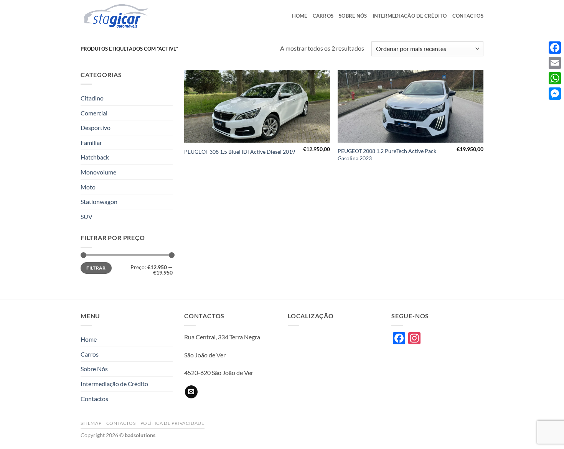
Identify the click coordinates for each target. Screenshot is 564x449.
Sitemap (91, 423)
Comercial (94, 113)
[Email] (554, 63)
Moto (88, 187)
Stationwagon (99, 201)
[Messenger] (554, 93)
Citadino (92, 98)
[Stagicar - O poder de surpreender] (119, 16)
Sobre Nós (353, 16)
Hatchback (95, 157)
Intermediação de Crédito (410, 16)
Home (299, 16)
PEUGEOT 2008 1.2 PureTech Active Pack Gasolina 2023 (387, 154)
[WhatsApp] (554, 78)
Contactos (467, 16)
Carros (323, 16)
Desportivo (95, 127)
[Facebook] (554, 47)
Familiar (91, 142)
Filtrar (96, 268)
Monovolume (98, 172)
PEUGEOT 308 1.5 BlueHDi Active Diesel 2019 (239, 151)
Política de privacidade (172, 423)
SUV (86, 216)
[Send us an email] (191, 391)
